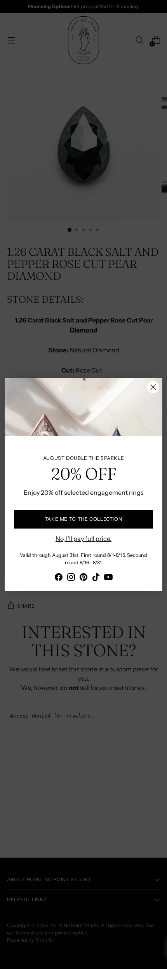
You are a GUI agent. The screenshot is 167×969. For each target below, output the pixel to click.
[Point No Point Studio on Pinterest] (83, 578)
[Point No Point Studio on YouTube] (108, 578)
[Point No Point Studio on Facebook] (58, 578)
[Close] (153, 387)
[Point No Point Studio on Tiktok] (96, 578)
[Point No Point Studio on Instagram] (71, 578)
